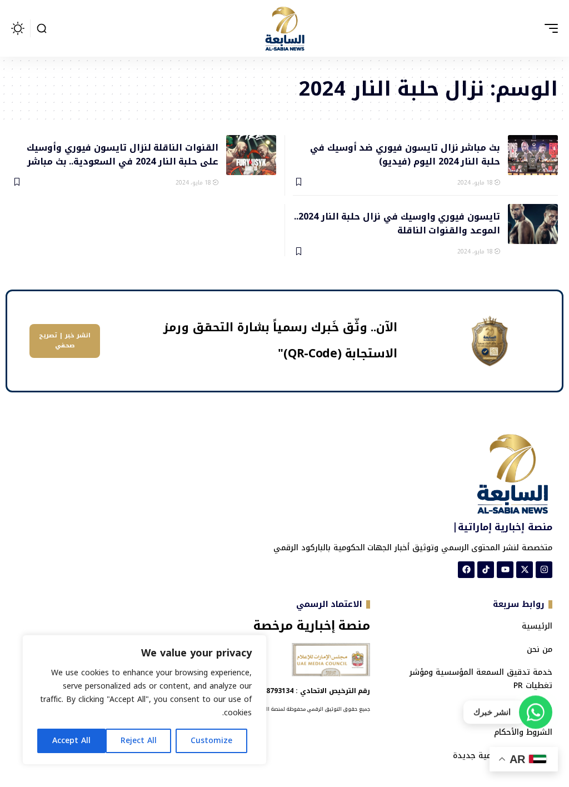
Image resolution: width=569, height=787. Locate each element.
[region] (144, 700)
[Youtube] (505, 569)
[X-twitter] (524, 569)
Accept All (71, 740)
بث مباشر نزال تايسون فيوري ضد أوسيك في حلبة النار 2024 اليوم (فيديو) (405, 154)
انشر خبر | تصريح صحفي (65, 341)
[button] (548, 28)
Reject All (139, 740)
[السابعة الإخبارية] (284, 28)
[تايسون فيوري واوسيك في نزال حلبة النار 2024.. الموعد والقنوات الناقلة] (533, 224)
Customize (211, 740)
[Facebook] (466, 569)
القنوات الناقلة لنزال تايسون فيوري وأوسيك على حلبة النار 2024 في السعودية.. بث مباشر (122, 154)
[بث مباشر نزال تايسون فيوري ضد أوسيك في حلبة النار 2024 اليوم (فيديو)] (533, 155)
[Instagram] (544, 569)
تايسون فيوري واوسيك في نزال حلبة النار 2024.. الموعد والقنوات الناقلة (397, 223)
